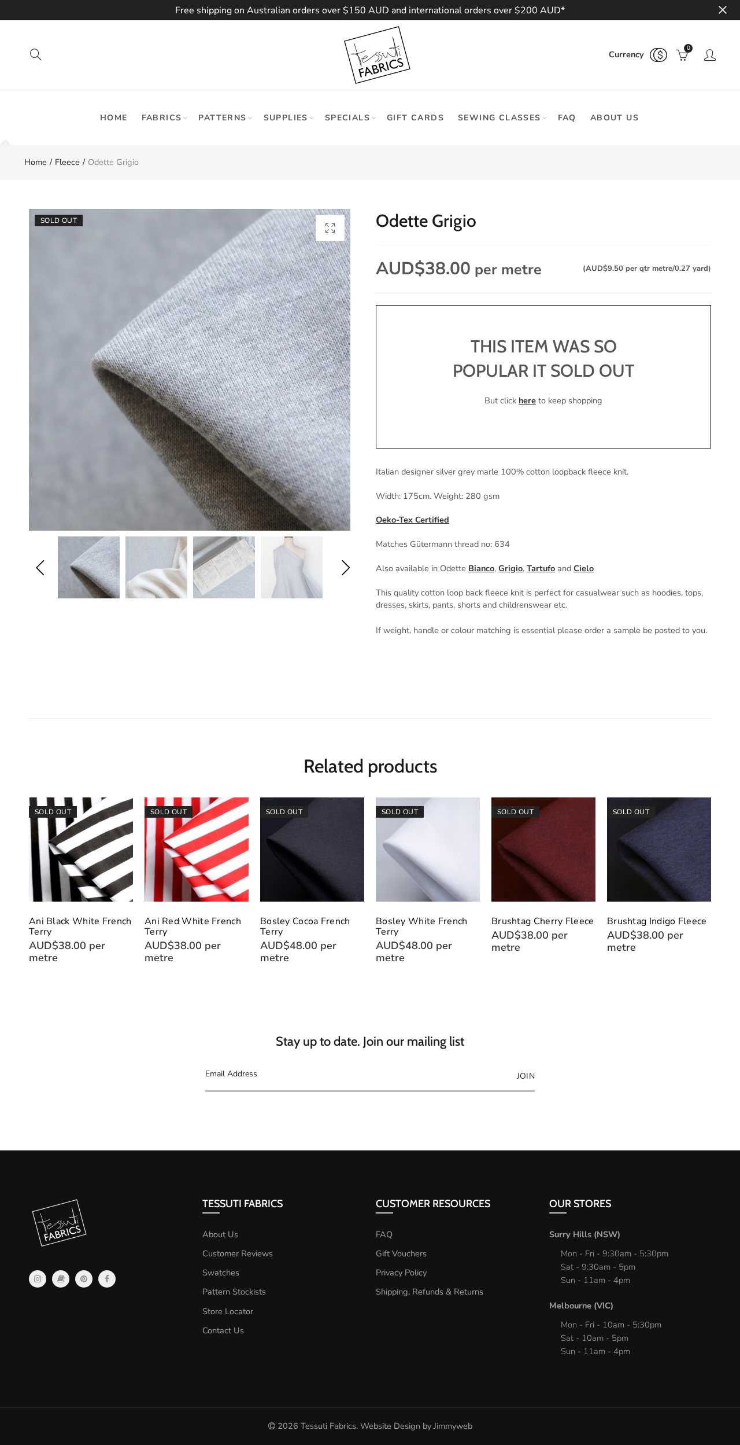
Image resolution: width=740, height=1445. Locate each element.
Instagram (37, 1279)
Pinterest (83, 1279)
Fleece (67, 162)
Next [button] (345, 567)
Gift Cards (415, 117)
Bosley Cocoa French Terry (305, 926)
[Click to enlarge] (330, 228)
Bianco (481, 568)
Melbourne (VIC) (581, 1305)
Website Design (390, 1426)
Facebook (107, 1279)
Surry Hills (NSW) (584, 1234)
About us (614, 117)
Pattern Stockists (234, 1291)
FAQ (567, 117)
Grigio (510, 568)
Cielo (584, 568)
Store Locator (227, 1311)
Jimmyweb (453, 1426)
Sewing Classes (499, 117)
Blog (60, 1279)
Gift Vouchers (401, 1253)
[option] (189, 370)
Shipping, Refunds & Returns (429, 1291)
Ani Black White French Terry (80, 926)
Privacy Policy (401, 1272)
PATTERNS (222, 117)
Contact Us (223, 1330)
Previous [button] (39, 567)
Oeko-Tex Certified (412, 519)
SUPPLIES (286, 117)
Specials (347, 117)
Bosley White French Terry (422, 926)
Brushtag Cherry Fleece (542, 921)
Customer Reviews (237, 1253)
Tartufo (541, 568)
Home (114, 117)
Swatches (220, 1272)
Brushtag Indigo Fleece (657, 921)
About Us (220, 1234)
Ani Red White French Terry (193, 926)
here (527, 400)
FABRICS (162, 117)
